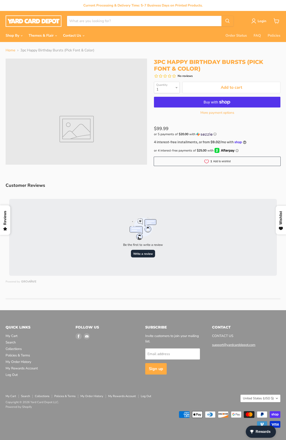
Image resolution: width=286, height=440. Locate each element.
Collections (14, 349)
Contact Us (72, 35)
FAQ (257, 35)
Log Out (12, 375)
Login (262, 21)
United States (258, 398)
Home (10, 50)
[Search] (227, 21)
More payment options (217, 113)
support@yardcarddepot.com (233, 345)
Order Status (236, 35)
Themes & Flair (42, 35)
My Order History (18, 362)
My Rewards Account (22, 368)
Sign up (156, 368)
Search (11, 342)
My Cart (11, 336)
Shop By (13, 35)
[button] (217, 134)
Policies (274, 35)
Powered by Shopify (19, 407)
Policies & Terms (18, 355)
